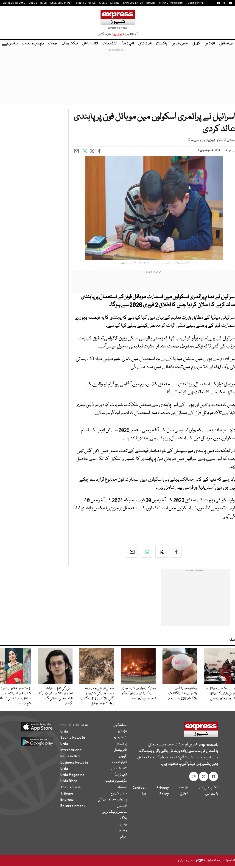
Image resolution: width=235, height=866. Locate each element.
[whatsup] (146, 552)
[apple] (35, 726)
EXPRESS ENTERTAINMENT (139, 3)
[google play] (35, 741)
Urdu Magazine (72, 775)
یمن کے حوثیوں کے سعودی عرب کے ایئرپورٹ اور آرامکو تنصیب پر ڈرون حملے (138, 693)
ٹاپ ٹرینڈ (128, 43)
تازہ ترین (210, 43)
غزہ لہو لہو (120, 737)
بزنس (123, 824)
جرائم (123, 837)
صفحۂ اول (226, 43)
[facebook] (176, 552)
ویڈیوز (123, 830)
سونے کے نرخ (119, 793)
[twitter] (161, 552)
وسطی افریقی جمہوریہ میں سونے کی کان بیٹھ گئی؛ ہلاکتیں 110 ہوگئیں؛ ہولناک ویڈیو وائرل (97, 696)
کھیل (196, 43)
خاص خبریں (180, 43)
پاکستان (161, 43)
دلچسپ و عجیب (33, 43)
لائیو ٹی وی (118, 34)
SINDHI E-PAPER (86, 3)
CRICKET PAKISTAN (171, 3)
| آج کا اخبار (131, 34)
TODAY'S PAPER (195, 3)
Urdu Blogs (68, 781)
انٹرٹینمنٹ (110, 43)
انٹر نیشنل (144, 43)
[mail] (131, 552)
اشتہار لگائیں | (105, 34)
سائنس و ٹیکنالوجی (114, 812)
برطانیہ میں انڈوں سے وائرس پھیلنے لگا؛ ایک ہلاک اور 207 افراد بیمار (182, 693)
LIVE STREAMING (109, 3)
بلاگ (123, 818)
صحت (52, 43)
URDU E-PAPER (38, 3)
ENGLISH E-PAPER (61, 3)
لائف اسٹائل (90, 43)
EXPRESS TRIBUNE (14, 3)
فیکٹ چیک (70, 43)
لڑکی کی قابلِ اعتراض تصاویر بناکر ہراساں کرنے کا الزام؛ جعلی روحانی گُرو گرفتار (56, 696)
